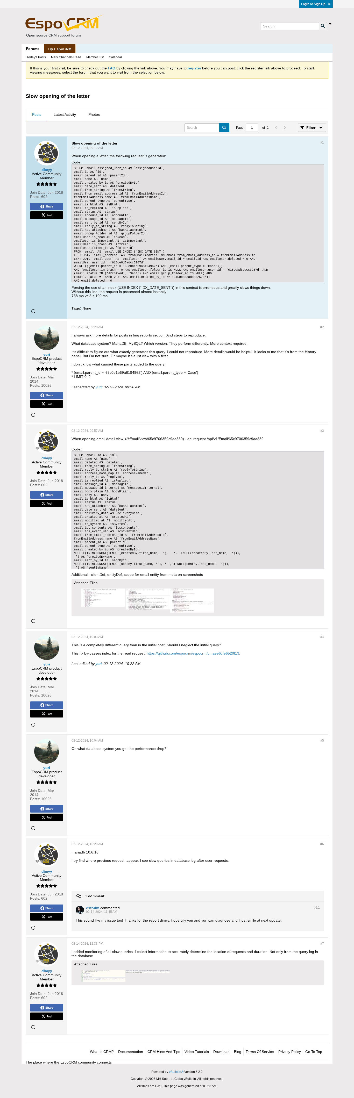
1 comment (94, 896)
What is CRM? (102, 1052)
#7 (322, 943)
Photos (94, 114)
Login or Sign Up (313, 4)
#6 (322, 844)
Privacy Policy (289, 1052)
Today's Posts (36, 57)
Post (49, 215)
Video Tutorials (197, 1052)
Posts (36, 114)
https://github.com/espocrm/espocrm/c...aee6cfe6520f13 (193, 653)
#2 (322, 327)
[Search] (323, 26)
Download (221, 1052)
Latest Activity (65, 114)
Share (49, 206)
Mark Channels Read (66, 57)
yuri (99, 387)
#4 (322, 637)
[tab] (36, 114)
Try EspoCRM (60, 49)
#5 (322, 740)
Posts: (35, 197)
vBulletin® (176, 1072)
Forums (32, 49)
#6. (317, 907)
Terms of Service (260, 1052)
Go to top (313, 1052)
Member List (95, 57)
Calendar (115, 57)
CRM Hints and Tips (163, 1052)
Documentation (130, 1052)
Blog (237, 1052)
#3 (322, 431)
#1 (322, 142)
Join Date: (38, 192)
